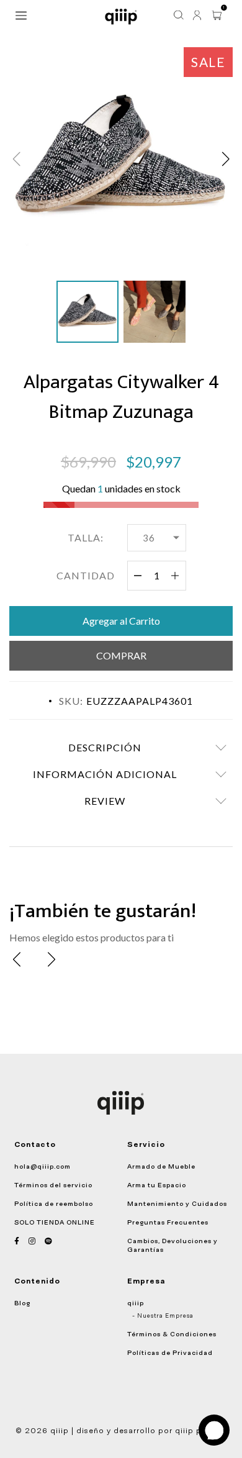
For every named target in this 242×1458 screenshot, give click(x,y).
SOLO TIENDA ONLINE (54, 1222)
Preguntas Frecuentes (167, 1222)
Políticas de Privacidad (170, 1352)
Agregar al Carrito (121, 621)
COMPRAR (121, 655)
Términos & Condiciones (172, 1333)
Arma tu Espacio (156, 1184)
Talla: (86, 537)
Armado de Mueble (161, 1166)
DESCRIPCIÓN (104, 747)
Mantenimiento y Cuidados (177, 1203)
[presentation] (16, 959)
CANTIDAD (85, 575)
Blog (22, 1302)
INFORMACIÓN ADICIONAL (105, 774)
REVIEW (104, 801)
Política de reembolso (53, 1203)
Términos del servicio (53, 1184)
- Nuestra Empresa (163, 1316)
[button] (225, 159)
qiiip (135, 1302)
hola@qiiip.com (42, 1166)
